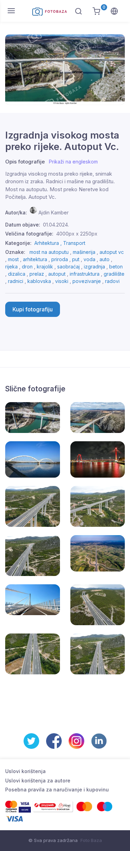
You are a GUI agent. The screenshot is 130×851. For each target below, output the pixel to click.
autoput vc (111, 252)
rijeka (11, 266)
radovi (112, 281)
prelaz (36, 274)
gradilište (114, 274)
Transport (74, 243)
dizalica (16, 274)
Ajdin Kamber (53, 212)
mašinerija (84, 252)
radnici (15, 281)
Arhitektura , (48, 243)
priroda (59, 259)
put (75, 259)
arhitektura (35, 259)
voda (89, 259)
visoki (61, 281)
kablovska (39, 281)
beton (116, 266)
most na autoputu (49, 252)
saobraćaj (68, 266)
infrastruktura (84, 274)
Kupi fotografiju (32, 309)
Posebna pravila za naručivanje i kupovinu (57, 789)
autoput (57, 274)
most (13, 259)
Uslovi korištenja (25, 771)
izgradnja (94, 266)
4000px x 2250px (76, 234)
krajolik (45, 266)
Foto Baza (91, 840)
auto (104, 259)
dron (27, 266)
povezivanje (86, 281)
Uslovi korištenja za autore (37, 780)
